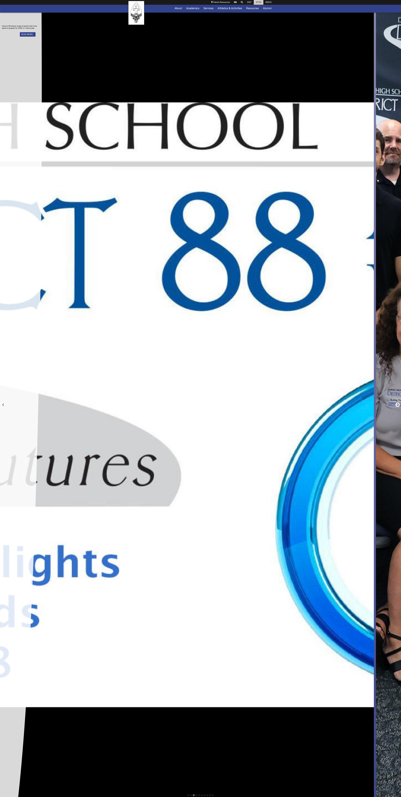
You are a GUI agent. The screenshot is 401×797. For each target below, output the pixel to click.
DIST (249, 2)
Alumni (267, 8)
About (178, 8)
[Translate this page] (235, 2)
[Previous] (3, 404)
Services (208, 8)
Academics (192, 8)
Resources (252, 8)
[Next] (397, 404)
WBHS (268, 2)
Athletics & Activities (230, 8)
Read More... (27, 32)
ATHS (258, 2)
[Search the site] (242, 2)
